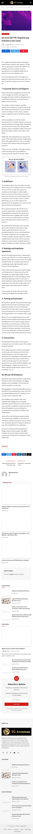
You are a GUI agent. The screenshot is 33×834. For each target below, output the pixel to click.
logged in (12, 574)
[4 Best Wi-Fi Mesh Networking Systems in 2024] (6, 601)
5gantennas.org (9, 44)
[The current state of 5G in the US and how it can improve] (6, 808)
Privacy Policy (14, 710)
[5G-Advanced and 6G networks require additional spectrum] (6, 670)
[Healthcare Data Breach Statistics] (6, 593)
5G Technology (5, 33)
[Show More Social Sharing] (29, 51)
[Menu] (3, 2)
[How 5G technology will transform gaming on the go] (6, 816)
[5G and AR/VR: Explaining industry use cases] (16, 20)
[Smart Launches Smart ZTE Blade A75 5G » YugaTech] (16, 549)
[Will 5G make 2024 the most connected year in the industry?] (6, 799)
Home (5, 829)
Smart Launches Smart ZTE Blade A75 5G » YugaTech (15, 560)
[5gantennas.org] (16, 2)
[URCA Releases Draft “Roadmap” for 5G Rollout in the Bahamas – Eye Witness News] (16, 522)
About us (10, 829)
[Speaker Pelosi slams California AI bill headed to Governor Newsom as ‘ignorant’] (6, 617)
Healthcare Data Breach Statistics (20, 591)
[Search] (30, 2)
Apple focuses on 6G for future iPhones (13, 648)
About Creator (17, 831)
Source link (5, 446)
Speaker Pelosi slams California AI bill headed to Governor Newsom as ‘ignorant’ (21, 616)
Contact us (16, 829)
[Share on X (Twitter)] (14, 51)
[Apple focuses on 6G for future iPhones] (16, 637)
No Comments (6, 46)
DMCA (21, 829)
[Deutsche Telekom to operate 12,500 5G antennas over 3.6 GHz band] (16, 495)
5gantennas (23, 826)
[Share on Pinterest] (23, 51)
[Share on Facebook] (6, 51)
